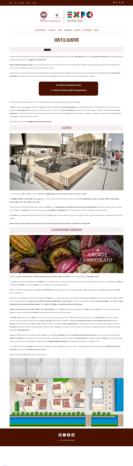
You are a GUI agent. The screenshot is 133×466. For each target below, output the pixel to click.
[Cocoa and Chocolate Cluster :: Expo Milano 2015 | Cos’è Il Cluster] (66, 13)
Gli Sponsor (87, 30)
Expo (16, 3)
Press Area (21, 3)
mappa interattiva (21, 354)
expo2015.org (46, 121)
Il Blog (95, 30)
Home (11, 3)
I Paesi (59, 30)
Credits (28, 3)
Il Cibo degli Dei (40, 30)
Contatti (34, 3)
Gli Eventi (77, 30)
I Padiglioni (68, 30)
